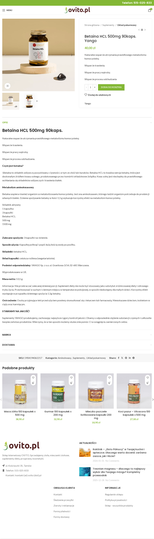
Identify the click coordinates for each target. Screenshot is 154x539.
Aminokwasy (64, 357)
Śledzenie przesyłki (64, 499)
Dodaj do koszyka (111, 87)
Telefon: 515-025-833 (137, 3)
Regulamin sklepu (114, 494)
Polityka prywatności (116, 499)
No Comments (112, 461)
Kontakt (58, 494)
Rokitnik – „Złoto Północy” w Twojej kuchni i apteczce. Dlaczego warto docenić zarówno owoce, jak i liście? (119, 453)
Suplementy (108, 25)
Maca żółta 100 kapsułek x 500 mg (19, 413)
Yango (88, 103)
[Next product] (144, 29)
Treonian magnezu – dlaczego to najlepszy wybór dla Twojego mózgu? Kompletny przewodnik (119, 472)
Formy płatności (62, 511)
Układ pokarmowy (126, 25)
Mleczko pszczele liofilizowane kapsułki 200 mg (96, 415)
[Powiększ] (8, 86)
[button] (33, 382)
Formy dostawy (61, 516)
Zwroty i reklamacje (64, 505)
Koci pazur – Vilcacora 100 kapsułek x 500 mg (134, 413)
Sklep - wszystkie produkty (119, 505)
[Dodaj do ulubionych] (33, 377)
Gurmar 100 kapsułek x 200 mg (57, 413)
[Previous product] (138, 29)
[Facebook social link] (118, 358)
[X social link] (122, 358)
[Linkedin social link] (130, 358)
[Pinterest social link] (126, 358)
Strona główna (92, 25)
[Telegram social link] (134, 358)
